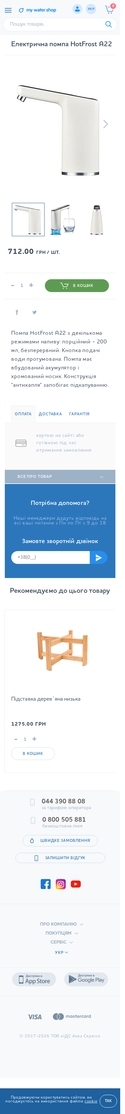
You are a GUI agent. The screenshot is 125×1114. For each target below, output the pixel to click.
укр (91, 9)
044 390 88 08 (63, 802)
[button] (105, 124)
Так (108, 1101)
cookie (91, 1101)
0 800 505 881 (64, 820)
